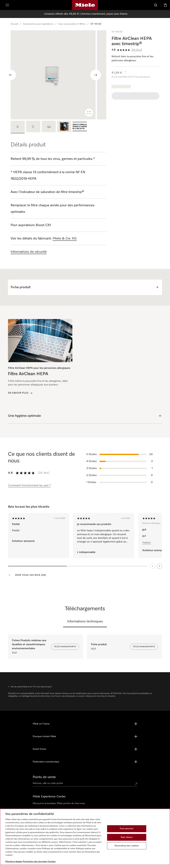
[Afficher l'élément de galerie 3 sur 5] (49, 127)
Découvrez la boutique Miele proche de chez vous (59, 803)
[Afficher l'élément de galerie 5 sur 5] (80, 127)
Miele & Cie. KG (65, 238)
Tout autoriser (126, 829)
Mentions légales (13, 862)
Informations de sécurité (29, 251)
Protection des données (35, 862)
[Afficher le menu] (7, 5)
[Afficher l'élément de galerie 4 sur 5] (64, 127)
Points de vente (44, 777)
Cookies (51, 862)
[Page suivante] (159, 566)
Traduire (146, 542)
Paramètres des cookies (127, 846)
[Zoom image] (89, 113)
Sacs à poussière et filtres (71, 24)
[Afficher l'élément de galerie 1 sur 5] (18, 127)
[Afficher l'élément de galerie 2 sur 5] (33, 127)
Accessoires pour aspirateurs (38, 24)
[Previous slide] (10, 75)
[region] (58, 74)
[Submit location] (136, 784)
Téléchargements (65, 647)
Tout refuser (127, 837)
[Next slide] (95, 75)
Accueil (14, 24)
